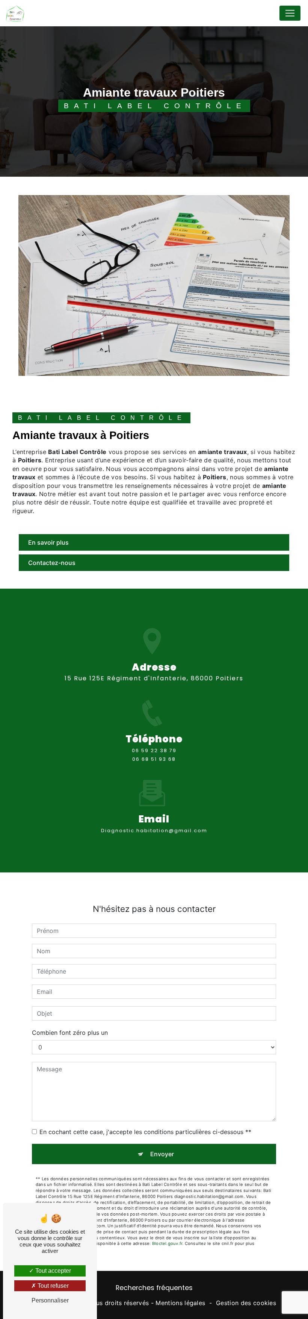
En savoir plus (48, 542)
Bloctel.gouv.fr (167, 1243)
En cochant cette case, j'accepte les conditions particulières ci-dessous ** (145, 1132)
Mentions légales (180, 1303)
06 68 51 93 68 (154, 759)
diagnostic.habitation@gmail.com (154, 830)
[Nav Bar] (289, 13)
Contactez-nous (51, 562)
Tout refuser (52, 1286)
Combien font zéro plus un (70, 1032)
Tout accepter (52, 1271)
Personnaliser (50, 1300)
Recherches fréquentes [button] (154, 1287)
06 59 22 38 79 (154, 750)
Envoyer (162, 1154)
